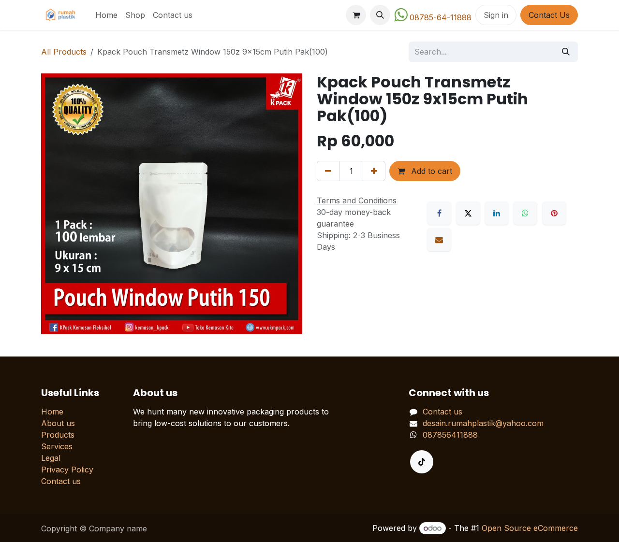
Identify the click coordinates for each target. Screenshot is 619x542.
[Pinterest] (554, 213)
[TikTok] (421, 461)
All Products (64, 52)
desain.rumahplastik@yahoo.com (483, 423)
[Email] (439, 239)
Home (52, 411)
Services (57, 446)
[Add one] (374, 171)
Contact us (61, 481)
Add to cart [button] (430, 171)
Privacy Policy (67, 469)
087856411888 (450, 435)
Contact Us (549, 15)
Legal (50, 458)
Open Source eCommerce (530, 528)
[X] (468, 213)
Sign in (496, 15)
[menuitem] (106, 15)
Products (57, 435)
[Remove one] (328, 171)
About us (58, 423)
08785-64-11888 (441, 17)
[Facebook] (439, 213)
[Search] (566, 52)
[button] (380, 15)
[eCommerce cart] (356, 15)
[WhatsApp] (525, 213)
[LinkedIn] (496, 213)
